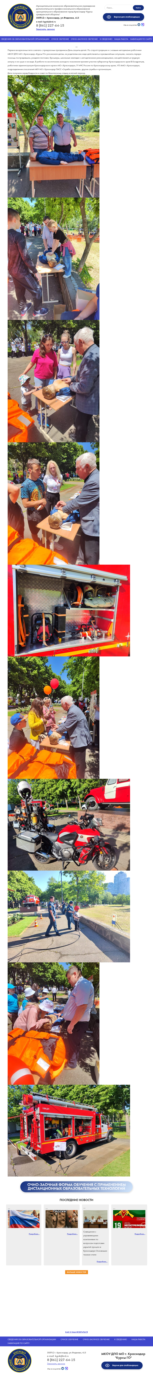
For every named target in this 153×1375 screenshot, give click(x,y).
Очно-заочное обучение (84, 39)
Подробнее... (34, 1234)
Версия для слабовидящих (126, 17)
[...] (24, 1219)
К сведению (106, 39)
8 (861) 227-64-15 (50, 26)
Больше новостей (76, 1272)
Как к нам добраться (76, 1332)
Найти (138, 8)
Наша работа (121, 39)
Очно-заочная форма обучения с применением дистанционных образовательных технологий (76, 1187)
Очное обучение (60, 39)
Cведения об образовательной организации (25, 39)
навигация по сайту (141, 39)
